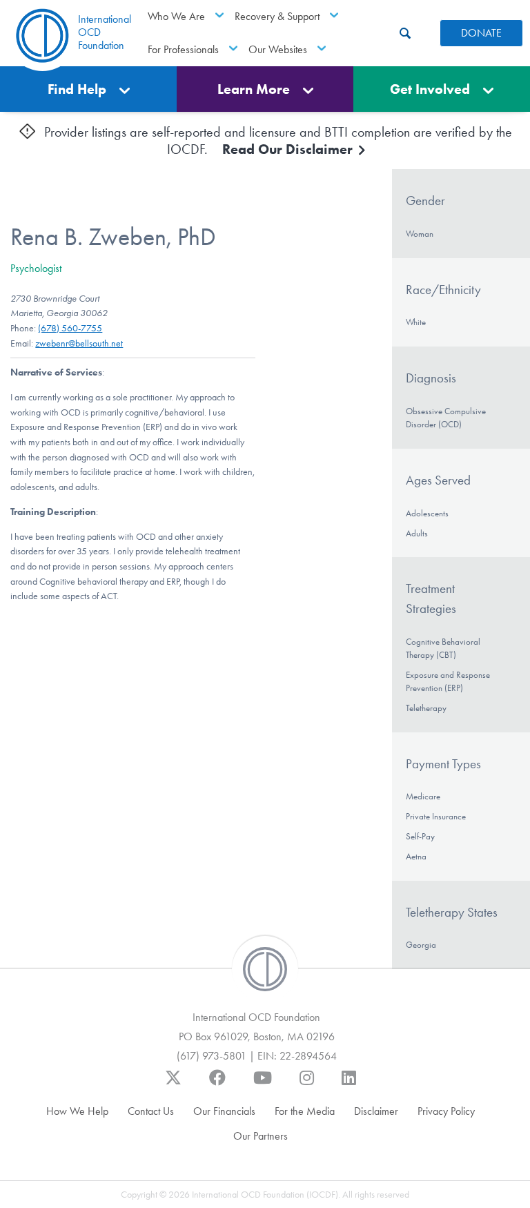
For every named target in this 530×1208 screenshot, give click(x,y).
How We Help (77, 1111)
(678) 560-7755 (70, 328)
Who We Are (176, 16)
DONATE (481, 32)
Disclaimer (376, 1111)
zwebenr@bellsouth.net (79, 343)
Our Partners (260, 1135)
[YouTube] (262, 1084)
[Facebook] (217, 1084)
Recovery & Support (277, 16)
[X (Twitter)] (173, 1084)
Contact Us (151, 1111)
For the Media (305, 1111)
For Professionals (183, 49)
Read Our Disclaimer (289, 149)
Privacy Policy (446, 1111)
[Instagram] (306, 1084)
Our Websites (277, 49)
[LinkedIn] (349, 1084)
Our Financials (224, 1111)
